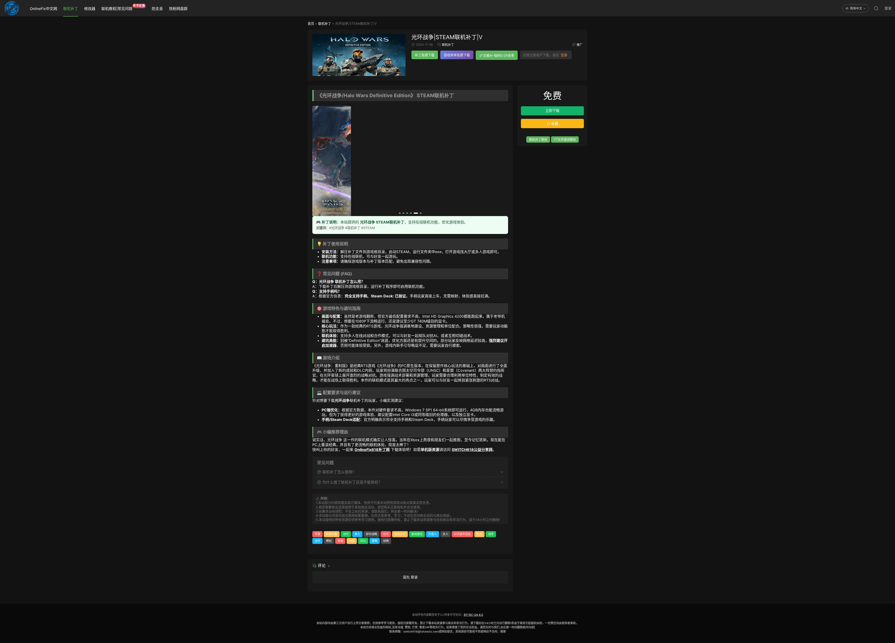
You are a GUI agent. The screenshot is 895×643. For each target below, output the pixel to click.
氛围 (340, 541)
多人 (445, 534)
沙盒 (352, 541)
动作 (346, 534)
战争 (491, 534)
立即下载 (552, 110)
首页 (311, 23)
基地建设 (417, 534)
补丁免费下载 (424, 55)
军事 (317, 534)
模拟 (329, 541)
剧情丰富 (331, 534)
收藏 (554, 123)
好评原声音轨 (462, 534)
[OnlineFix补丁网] (11, 8)
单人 (357, 534)
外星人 (432, 534)
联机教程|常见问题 (123, 7)
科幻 (363, 541)
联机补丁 (70, 8)
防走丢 (157, 8)
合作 (386, 534)
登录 (564, 55)
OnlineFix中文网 (43, 8)
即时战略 (371, 534)
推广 (580, 44)
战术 (317, 541)
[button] (400, 213)
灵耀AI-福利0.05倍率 (498, 55)
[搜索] (876, 8)
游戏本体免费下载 (457, 55)
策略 (374, 541)
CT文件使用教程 (565, 139)
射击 (479, 534)
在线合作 (400, 534)
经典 (386, 541)
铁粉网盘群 (178, 8)
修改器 (89, 8)
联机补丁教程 (538, 139)
